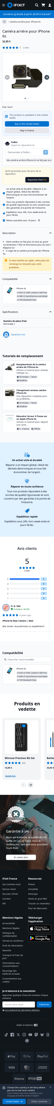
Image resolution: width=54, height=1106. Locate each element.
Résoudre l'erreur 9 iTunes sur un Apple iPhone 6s (31, 417)
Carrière (6, 898)
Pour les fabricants (37, 908)
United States (12, 1101)
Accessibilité (8, 923)
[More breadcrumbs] (4, 21)
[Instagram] (24, 1034)
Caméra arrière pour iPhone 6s (25, 21)
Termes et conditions (12, 940)
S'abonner (44, 1004)
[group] (7, 77)
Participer (33, 893)
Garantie (6, 950)
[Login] (49, 5)
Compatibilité (10, 279)
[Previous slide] (23, 785)
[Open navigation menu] (4, 5)
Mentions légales (11, 928)
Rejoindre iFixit (37, 179)
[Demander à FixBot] (45, 152)
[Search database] (36, 5)
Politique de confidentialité (9, 934)
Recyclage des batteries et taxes (11, 972)
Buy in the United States (27, 123)
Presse (31, 884)
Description (9, 233)
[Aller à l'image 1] (25, 98)
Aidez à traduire (24, 1025)
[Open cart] (43, 5)
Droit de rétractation (12, 945)
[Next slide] (30, 785)
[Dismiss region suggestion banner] (50, 1087)
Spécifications (10, 312)
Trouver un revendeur (39, 903)
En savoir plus (21, 857)
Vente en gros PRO (37, 898)
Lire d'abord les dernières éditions (22, 1010)
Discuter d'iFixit (10, 893)
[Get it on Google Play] (40, 938)
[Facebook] (12, 1034)
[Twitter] (18, 1034)
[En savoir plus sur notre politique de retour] (39, 220)
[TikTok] (6, 1034)
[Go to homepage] (17, 5)
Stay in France (27, 130)
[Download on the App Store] (39, 928)
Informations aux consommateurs (11, 964)
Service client (9, 889)
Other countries (39, 1101)
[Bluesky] (42, 1034)
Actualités (33, 889)
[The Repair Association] (27, 1040)
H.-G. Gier (16, 606)
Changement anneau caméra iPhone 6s (31, 391)
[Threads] (48, 1034)
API (4, 903)
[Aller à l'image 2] (29, 98)
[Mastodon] (36, 1034)
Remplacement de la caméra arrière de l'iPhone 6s (31, 366)
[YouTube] (30, 1034)
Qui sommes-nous (11, 884)
